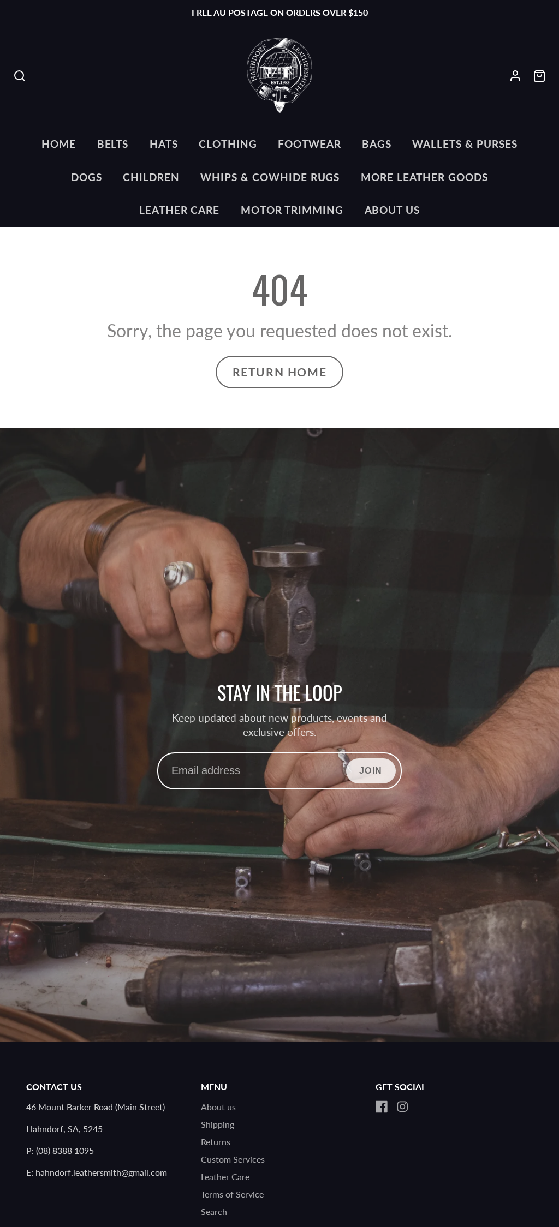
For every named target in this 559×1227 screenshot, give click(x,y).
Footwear (309, 143)
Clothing (228, 143)
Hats (164, 143)
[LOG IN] (515, 75)
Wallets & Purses (464, 143)
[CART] (539, 75)
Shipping (217, 1124)
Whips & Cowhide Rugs (270, 177)
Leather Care (179, 209)
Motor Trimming (292, 209)
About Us (392, 209)
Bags (376, 143)
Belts (113, 143)
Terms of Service (232, 1194)
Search (214, 1211)
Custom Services (233, 1159)
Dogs (86, 177)
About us (218, 1107)
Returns (215, 1141)
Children (151, 177)
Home (58, 143)
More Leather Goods (424, 177)
